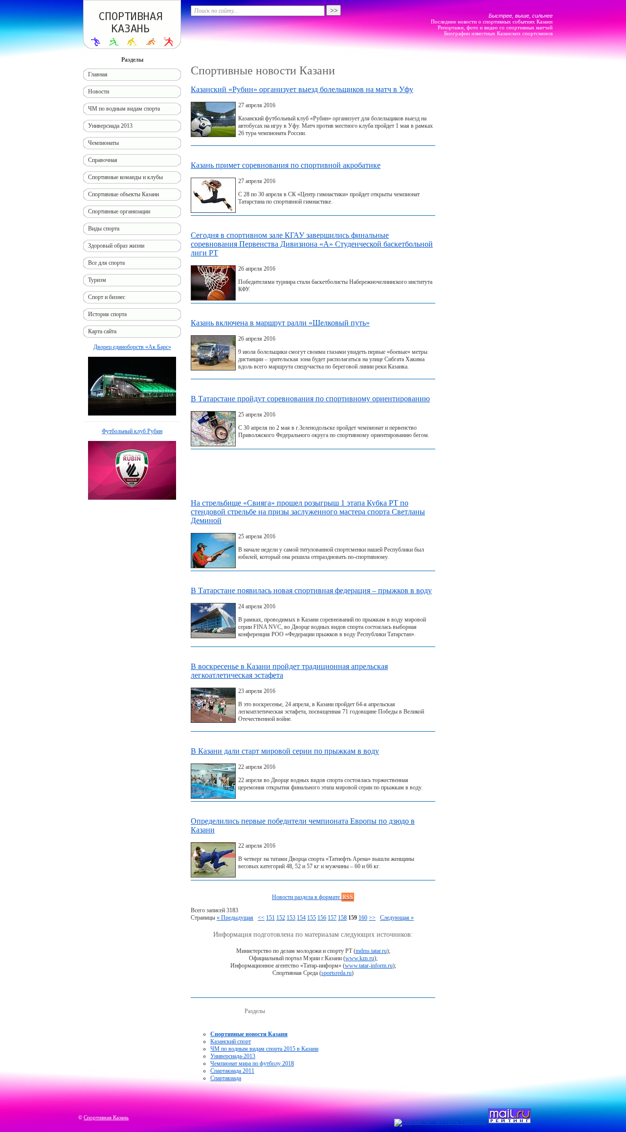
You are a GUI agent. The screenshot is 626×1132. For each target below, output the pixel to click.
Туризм (97, 280)
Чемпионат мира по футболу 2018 (252, 1063)
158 (342, 917)
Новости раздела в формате (312, 897)
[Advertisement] (313, 476)
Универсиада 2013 (110, 125)
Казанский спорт (230, 1041)
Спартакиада (225, 1078)
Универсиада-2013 (232, 1056)
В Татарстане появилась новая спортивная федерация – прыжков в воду (311, 590)
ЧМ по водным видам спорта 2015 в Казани (264, 1048)
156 (321, 917)
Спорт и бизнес (106, 297)
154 (301, 917)
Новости (98, 91)
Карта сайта (102, 331)
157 (332, 917)
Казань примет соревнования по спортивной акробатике (285, 165)
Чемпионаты (103, 142)
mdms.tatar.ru (371, 950)
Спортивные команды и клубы (125, 177)
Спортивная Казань (106, 1117)
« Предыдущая (235, 917)
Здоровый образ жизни (116, 245)
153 (291, 917)
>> (372, 917)
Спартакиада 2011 (232, 1070)
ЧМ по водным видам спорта (124, 108)
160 (362, 917)
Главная (98, 74)
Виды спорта (103, 228)
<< (261, 917)
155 (311, 917)
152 (280, 917)
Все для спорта (106, 262)
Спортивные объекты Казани (123, 194)
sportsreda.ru (336, 973)
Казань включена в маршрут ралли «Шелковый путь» (280, 323)
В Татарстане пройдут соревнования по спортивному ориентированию (310, 398)
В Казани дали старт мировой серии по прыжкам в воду (285, 751)
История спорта (107, 314)
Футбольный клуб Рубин (132, 431)
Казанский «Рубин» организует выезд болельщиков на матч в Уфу (302, 89)
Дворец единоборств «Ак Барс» (132, 347)
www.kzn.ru (359, 958)
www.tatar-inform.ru (369, 965)
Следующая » (397, 917)
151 (270, 917)
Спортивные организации (119, 211)
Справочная (102, 160)
